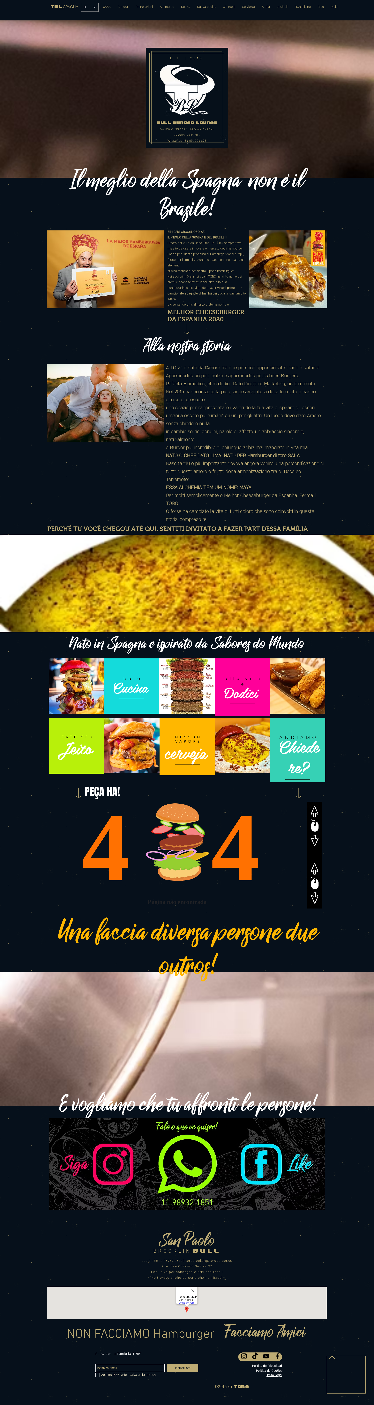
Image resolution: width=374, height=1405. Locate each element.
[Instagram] (244, 1356)
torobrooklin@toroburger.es (209, 1261)
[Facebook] (277, 1356)
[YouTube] (266, 1356)
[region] (76, 687)
